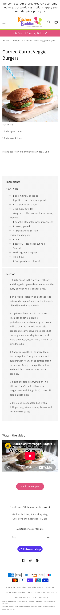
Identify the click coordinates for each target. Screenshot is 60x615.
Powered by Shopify (35, 587)
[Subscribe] (48, 537)
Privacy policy (34, 592)
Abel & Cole (43, 151)
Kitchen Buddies (19, 587)
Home (6, 40)
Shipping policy (21, 597)
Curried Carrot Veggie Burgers (39, 40)
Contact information (39, 597)
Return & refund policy (15, 592)
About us (50, 587)
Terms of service (49, 592)
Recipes (16, 40)
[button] (4, 22)
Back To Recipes (30, 486)
